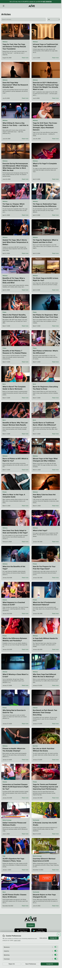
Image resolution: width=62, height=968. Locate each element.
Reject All (12, 964)
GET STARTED (47, 1)
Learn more (17, 940)
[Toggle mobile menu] (4, 6)
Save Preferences (30, 964)
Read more (25, 58)
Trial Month (31, 925)
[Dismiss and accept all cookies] (58, 934)
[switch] (55, 947)
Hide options (43, 938)
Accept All (53, 938)
